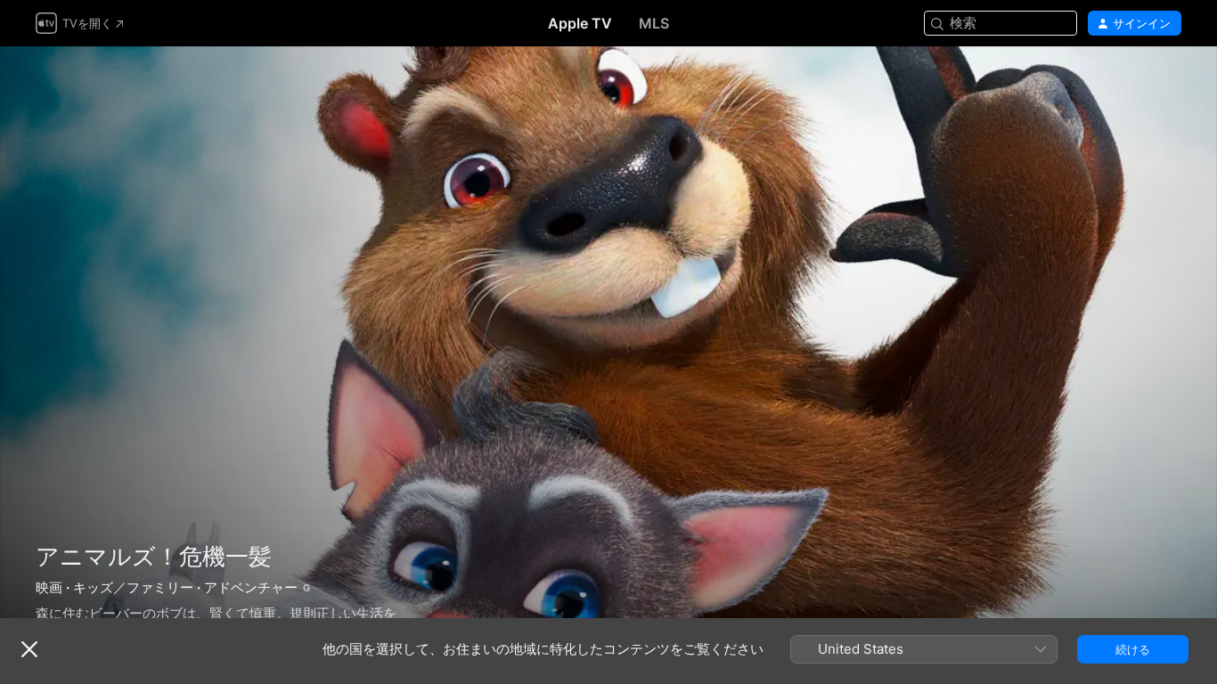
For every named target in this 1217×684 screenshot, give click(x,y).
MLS (654, 23)
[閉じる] (29, 649)
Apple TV (580, 23)
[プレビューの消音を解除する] (1168, 81)
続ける (1132, 649)
